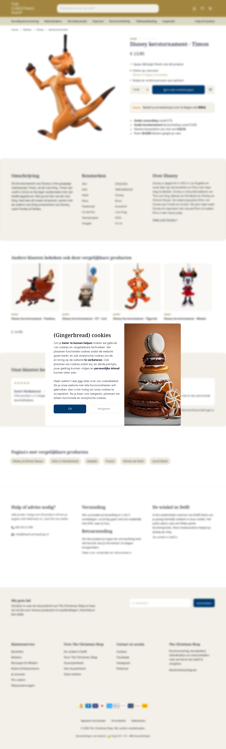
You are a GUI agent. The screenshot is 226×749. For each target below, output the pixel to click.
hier (80, 381)
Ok (70, 408)
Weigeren (104, 408)
